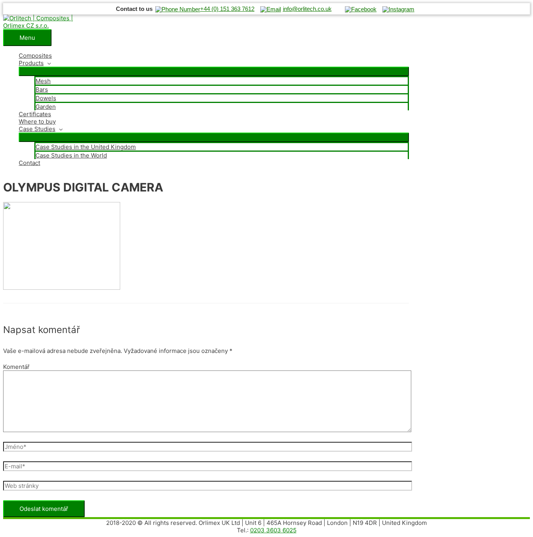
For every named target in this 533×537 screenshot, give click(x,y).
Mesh (43, 81)
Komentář (16, 366)
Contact (29, 163)
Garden (46, 106)
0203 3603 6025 (273, 530)
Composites (35, 55)
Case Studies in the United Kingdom (86, 147)
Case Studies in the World (71, 155)
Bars (42, 89)
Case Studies (37, 129)
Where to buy (37, 121)
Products (31, 63)
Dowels (46, 98)
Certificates (35, 114)
